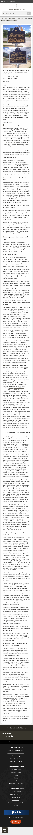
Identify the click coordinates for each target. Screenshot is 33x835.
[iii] (3, 178)
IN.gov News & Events (16, 794)
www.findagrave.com (9, 142)
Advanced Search (16, 772)
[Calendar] (12, 736)
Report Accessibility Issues (16, 817)
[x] (3, 533)
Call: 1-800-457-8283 (15, 758)
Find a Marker (20, 18)
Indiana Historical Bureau (17, 9)
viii (19, 108)
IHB (2, 18)
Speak (15, 821)
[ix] (3, 432)
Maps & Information (16, 791)
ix (25, 110)
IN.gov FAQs (16, 780)
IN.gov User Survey (16, 769)
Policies (16, 775)
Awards (16, 805)
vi (6, 98)
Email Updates (16, 797)
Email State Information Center (16, 753)
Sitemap (16, 778)
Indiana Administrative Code (15, 803)
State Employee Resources (16, 783)
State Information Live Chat (15, 750)
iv (21, 92)
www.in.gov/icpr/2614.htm (16, 388)
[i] (3, 125)
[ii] (3, 157)
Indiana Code (15, 800)
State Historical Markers (10, 18)
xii (6, 118)
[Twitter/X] (6, 736)
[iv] (3, 205)
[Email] (9, 736)
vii (6, 101)
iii (7, 90)
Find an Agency (16, 756)
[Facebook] (3, 736)
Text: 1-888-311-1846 (16, 761)
